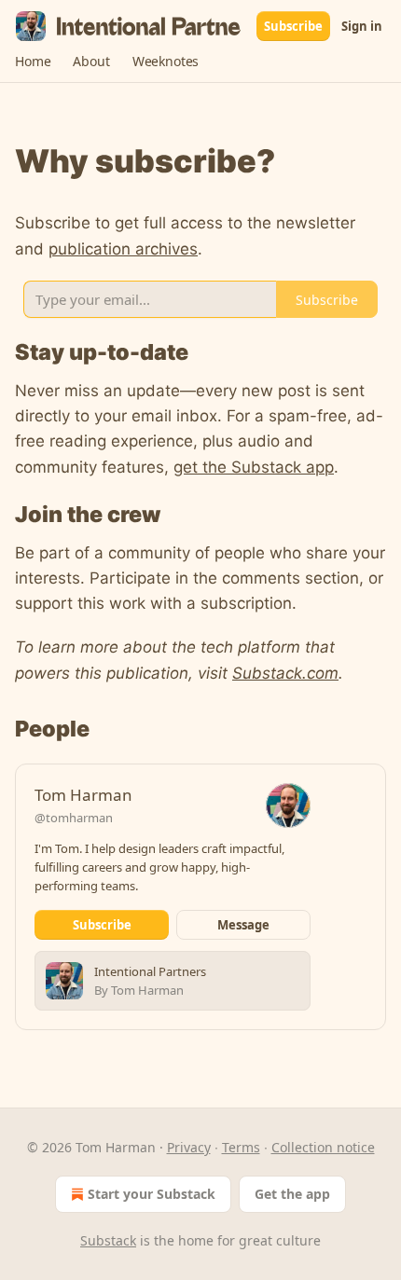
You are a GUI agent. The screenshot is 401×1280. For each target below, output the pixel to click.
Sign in (361, 26)
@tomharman (74, 817)
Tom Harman (83, 794)
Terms (241, 1147)
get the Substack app (253, 467)
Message (243, 924)
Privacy (189, 1147)
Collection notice (323, 1147)
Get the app (292, 1194)
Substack (108, 1240)
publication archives (123, 249)
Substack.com (285, 673)
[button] (33, 61)
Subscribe (293, 26)
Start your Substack (151, 1194)
